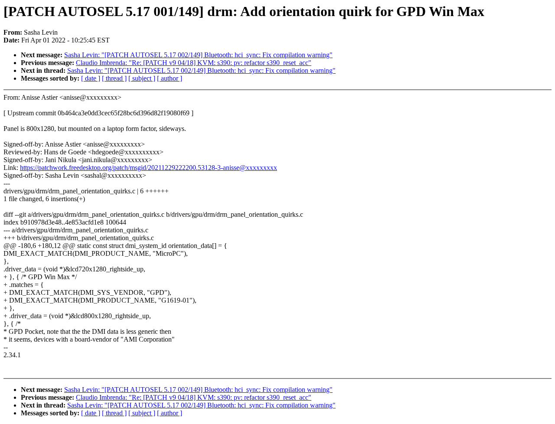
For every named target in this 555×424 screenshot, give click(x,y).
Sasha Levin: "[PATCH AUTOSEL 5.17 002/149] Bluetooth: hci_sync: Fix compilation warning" (198, 55)
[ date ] (90, 78)
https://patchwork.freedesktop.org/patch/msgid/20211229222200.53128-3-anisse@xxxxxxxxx (148, 167)
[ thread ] (114, 78)
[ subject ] (141, 78)
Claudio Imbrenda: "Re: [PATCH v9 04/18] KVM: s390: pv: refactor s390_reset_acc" (193, 62)
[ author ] (169, 78)
